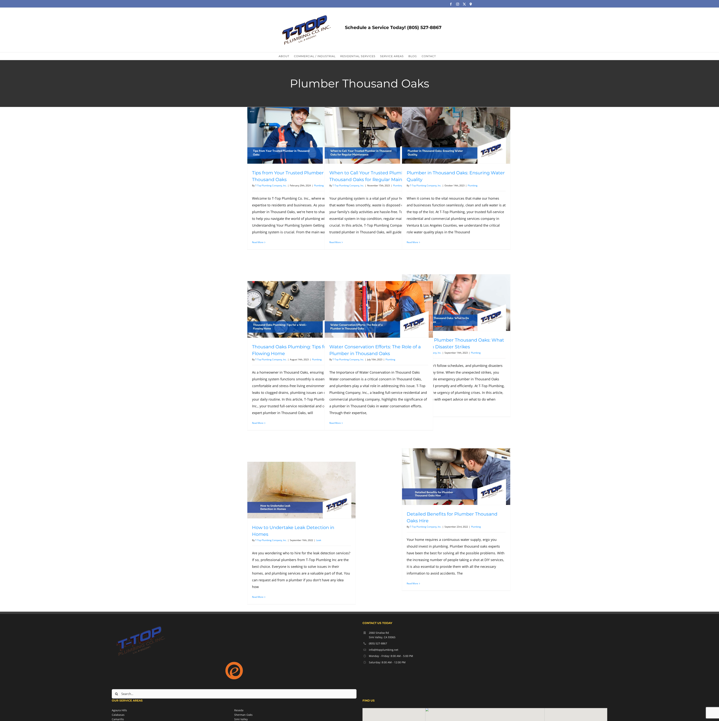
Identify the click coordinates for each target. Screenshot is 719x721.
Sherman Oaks (243, 715)
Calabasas (118, 715)
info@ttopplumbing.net (383, 650)
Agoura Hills (119, 710)
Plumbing (319, 185)
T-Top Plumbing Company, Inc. (271, 185)
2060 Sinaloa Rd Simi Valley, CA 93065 (382, 635)
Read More (257, 242)
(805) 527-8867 (378, 643)
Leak (318, 540)
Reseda (238, 710)
